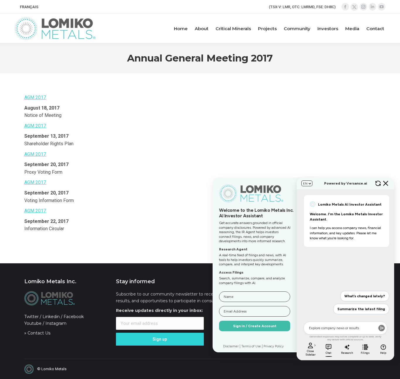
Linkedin (51, 316)
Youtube (33, 323)
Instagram (55, 323)
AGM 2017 (35, 97)
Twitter (31, 316)
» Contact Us (37, 333)
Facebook (74, 316)
